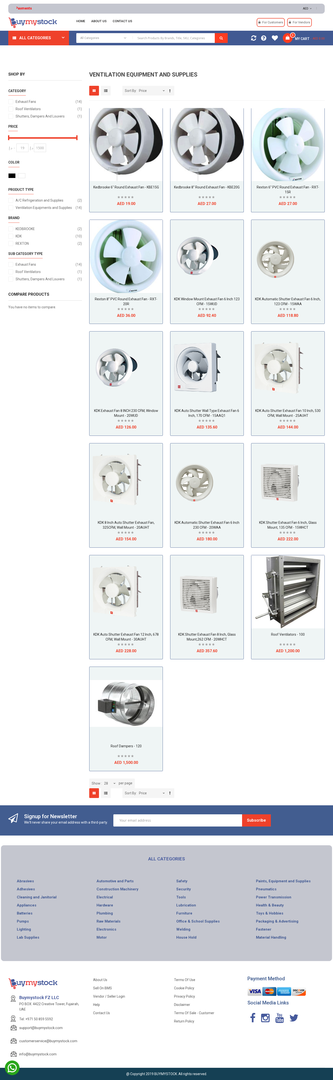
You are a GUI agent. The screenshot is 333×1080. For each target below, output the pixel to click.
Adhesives (26, 889)
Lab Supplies (28, 937)
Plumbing (105, 913)
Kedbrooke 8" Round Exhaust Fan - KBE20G (207, 187)
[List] (106, 91)
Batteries (24, 913)
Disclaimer (182, 1005)
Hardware (105, 905)
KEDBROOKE (49, 229)
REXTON (49, 243)
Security (183, 889)
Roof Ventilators (49, 109)
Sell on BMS (102, 988)
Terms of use (184, 980)
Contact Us (101, 1013)
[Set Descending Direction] (170, 91)
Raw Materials (108, 921)
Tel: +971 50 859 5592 (36, 1019)
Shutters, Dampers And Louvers (49, 116)
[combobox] (152, 38)
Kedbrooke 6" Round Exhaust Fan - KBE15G (126, 187)
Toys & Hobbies (269, 913)
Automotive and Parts (115, 881)
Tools (181, 897)
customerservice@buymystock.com (48, 1041)
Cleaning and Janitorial (37, 897)
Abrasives (25, 881)
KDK (49, 236)
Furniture (184, 913)
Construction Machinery (117, 889)
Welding (183, 929)
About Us (100, 980)
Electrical (105, 897)
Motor (102, 937)
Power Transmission (273, 897)
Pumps (23, 921)
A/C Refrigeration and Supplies (49, 200)
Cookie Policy (184, 988)
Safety (181, 881)
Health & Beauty (270, 905)
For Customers (272, 22)
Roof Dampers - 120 (126, 746)
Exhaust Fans (49, 101)
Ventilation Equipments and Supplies (49, 207)
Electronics (106, 929)
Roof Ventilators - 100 (288, 634)
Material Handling (271, 937)
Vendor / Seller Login (109, 996)
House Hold (186, 937)
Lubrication (186, 905)
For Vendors (301, 22)
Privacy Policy (184, 996)
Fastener (263, 929)
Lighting (24, 929)
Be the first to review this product (126, 198)
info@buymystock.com (38, 1054)
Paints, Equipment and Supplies (283, 881)
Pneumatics (266, 889)
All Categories (35, 38)
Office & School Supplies (198, 921)
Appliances (26, 905)
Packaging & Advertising (277, 921)
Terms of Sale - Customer (194, 1013)
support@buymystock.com (41, 1028)
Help (96, 1005)
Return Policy (184, 1021)
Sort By (130, 91)
